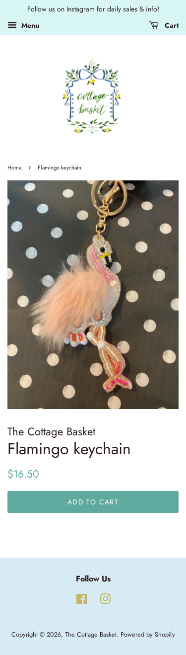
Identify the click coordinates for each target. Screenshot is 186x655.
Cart (171, 25)
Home (14, 167)
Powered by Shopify (148, 634)
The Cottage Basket (91, 634)
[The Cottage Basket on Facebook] (81, 601)
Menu (29, 25)
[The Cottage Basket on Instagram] (105, 601)
